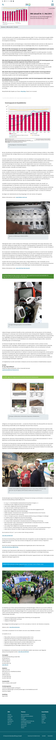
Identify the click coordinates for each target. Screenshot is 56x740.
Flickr (43, 721)
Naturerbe (10, 719)
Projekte (9, 717)
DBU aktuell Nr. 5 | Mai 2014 (12, 27)
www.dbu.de (5, 665)
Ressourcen (23, 726)
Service (9, 724)
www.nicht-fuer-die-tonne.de (23, 268)
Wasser (22, 727)
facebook (44, 716)
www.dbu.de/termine (14, 627)
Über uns (10, 722)
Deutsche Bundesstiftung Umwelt (13, 736)
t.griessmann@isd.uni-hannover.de (10, 370)
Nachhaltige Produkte (26, 722)
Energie (23, 717)
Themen (9, 714)
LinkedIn (43, 714)
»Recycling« (23, 91)
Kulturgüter (23, 719)
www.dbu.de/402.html (7, 535)
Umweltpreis (10, 721)
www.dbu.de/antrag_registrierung (10, 547)
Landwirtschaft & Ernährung (27, 721)
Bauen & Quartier (25, 714)
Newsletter (3, 27)
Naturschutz (24, 724)
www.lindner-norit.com (21, 197)
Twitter (43, 719)
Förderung (10, 716)
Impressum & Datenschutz (34, 736)
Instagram (44, 717)
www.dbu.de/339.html (23, 651)
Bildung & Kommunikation (27, 716)
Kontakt (44, 736)
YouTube (44, 722)
